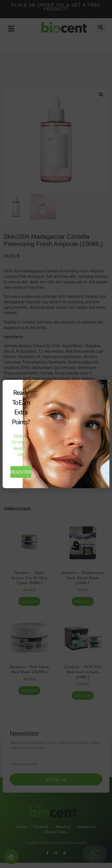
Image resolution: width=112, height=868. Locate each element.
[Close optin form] (103, 387)
